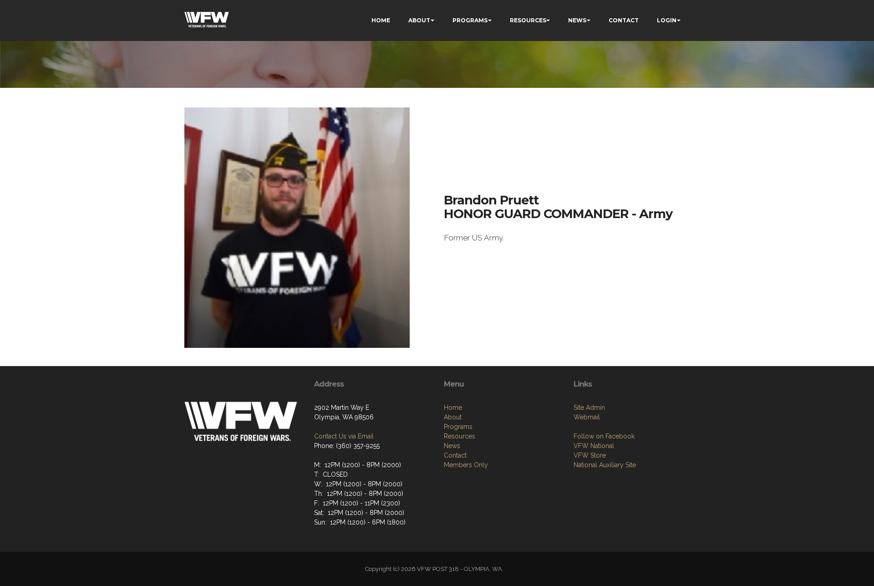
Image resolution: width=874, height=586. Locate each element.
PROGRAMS (470, 20)
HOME (380, 20)
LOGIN (666, 20)
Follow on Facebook (604, 436)
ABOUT (419, 20)
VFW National (594, 445)
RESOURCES (528, 20)
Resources (459, 436)
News (452, 445)
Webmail (587, 417)
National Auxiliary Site (605, 465)
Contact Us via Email (344, 436)
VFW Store (590, 455)
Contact (455, 455)
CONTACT (624, 20)
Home (453, 407)
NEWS (577, 20)
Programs (458, 426)
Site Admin (589, 407)
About (453, 417)
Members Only (466, 465)
